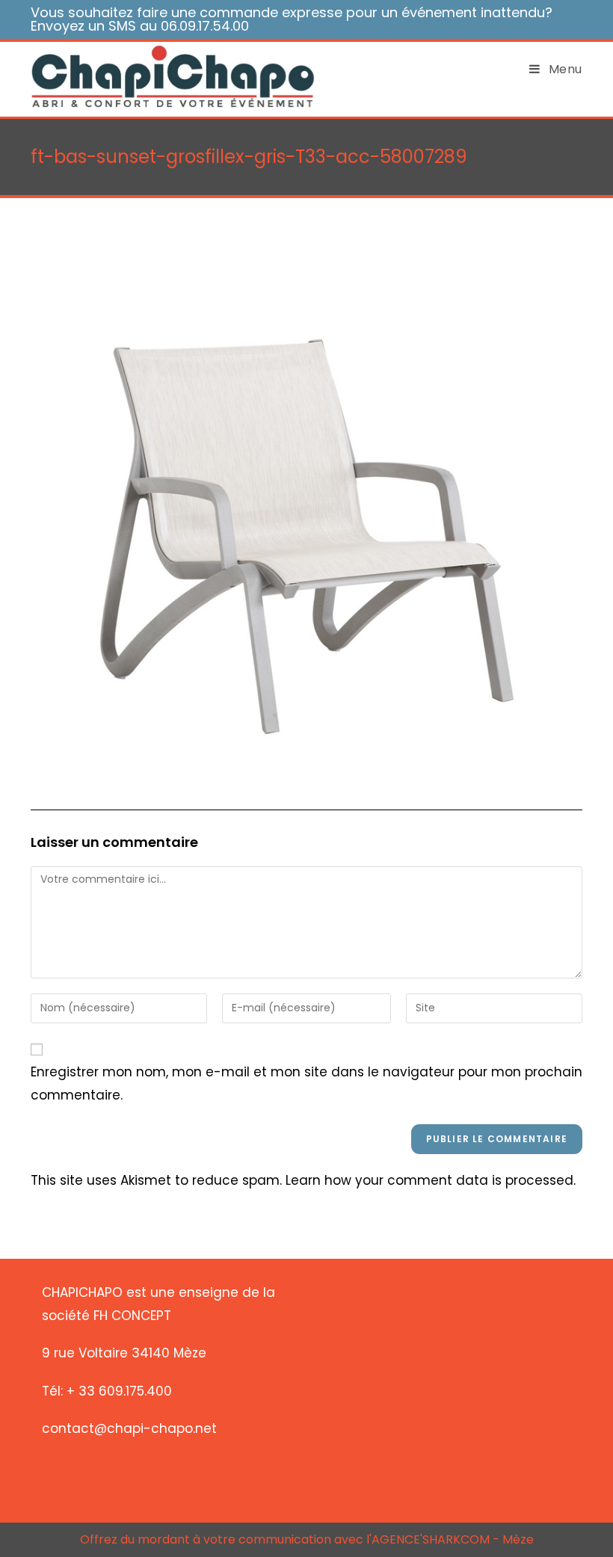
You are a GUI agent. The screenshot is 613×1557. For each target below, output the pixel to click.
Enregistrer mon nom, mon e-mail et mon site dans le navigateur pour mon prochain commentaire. (306, 1083)
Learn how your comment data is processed (429, 1180)
